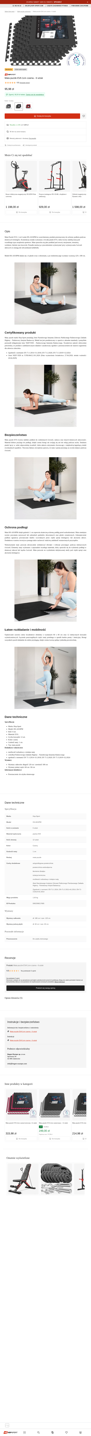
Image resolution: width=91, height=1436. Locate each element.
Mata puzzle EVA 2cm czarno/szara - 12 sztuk (53, 1123)
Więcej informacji (59, 982)
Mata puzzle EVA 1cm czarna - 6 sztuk (23, 1031)
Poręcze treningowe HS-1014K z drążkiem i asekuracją (53, 195)
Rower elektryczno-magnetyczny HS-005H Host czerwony (21, 195)
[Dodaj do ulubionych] (83, 116)
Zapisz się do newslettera (35, 94)
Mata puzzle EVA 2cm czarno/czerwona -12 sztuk (21, 1123)
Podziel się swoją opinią (45, 988)
